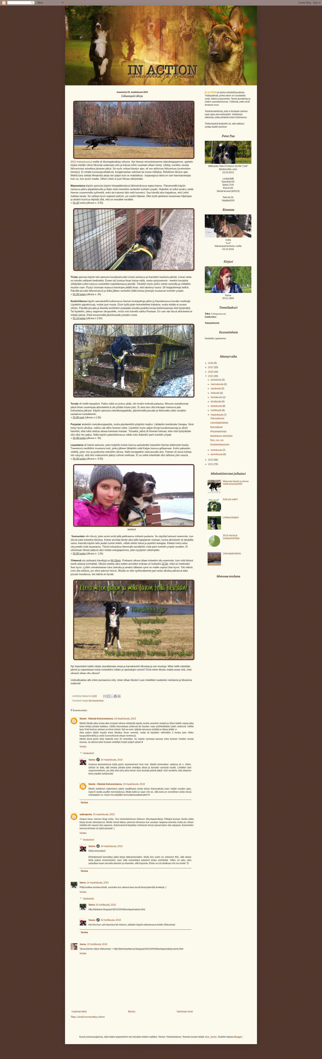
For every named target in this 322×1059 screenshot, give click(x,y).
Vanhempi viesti (185, 1011)
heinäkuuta (217, 397)
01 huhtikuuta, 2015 (106, 905)
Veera (83, 882)
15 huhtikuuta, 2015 (97, 944)
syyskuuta (216, 388)
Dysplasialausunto (219, 444)
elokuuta (215, 393)
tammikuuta (217, 454)
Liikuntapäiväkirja (219, 422)
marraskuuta (217, 384)
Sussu (92, 759)
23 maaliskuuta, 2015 (125, 718)
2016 (211, 371)
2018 (211, 363)
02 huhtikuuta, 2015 (111, 920)
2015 (211, 376)
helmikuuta (216, 450)
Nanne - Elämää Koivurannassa (96, 718)
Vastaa (83, 746)
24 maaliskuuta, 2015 (112, 759)
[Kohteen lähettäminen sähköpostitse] (105, 696)
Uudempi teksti (79, 1011)
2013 (211, 464)
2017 (211, 367)
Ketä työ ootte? (230, 499)
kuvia (85, 700)
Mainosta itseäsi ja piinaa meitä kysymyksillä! (236, 482)
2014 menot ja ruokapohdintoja (231, 536)
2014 (211, 459)
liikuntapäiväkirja (96, 700)
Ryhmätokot (216, 427)
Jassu (83, 944)
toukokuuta (216, 406)
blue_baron (211, 1037)
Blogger (238, 1037)
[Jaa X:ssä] (112, 696)
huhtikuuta (216, 410)
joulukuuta (216, 379)
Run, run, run (217, 440)
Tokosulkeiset (217, 418)
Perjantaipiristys (218, 431)
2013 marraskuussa (81, 161)
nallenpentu (86, 814)
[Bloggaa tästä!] (108, 696)
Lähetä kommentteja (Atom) (91, 1017)
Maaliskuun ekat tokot (221, 436)
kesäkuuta (216, 401)
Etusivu (131, 1011)
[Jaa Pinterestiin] (119, 696)
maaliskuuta (217, 414)
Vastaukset (88, 753)
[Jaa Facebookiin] (115, 696)
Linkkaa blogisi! (231, 517)
